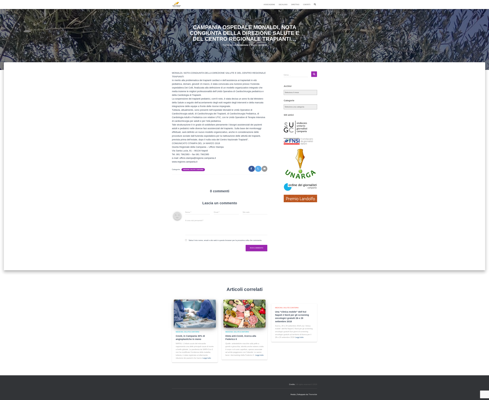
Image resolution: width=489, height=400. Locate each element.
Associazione (269, 4)
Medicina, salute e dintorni (193, 169)
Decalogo (283, 4)
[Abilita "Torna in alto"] (484, 395)
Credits (292, 384)
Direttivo (295, 4)
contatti (306, 4)
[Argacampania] (176, 4)
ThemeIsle (313, 394)
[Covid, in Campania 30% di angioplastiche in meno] (195, 313)
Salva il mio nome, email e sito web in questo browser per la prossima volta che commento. (225, 240)
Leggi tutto (206, 358)
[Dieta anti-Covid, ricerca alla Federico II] (244, 313)
